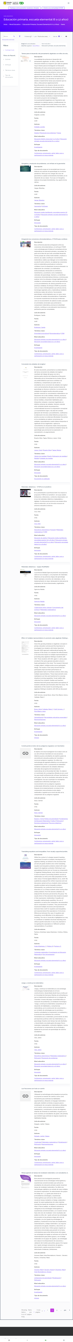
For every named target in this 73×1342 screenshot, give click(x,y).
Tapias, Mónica (56, 450)
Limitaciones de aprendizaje (43, 1278)
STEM (62, 333)
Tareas (59, 133)
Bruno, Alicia (38, 709)
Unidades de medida (46, 458)
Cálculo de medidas (40, 456)
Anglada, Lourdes (39, 127)
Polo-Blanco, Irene (40, 711)
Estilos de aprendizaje (51, 819)
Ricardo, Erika (47, 450)
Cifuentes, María (60, 1269)
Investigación (38, 147)
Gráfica (53, 821)
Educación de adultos (40, 538)
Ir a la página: (38, 1311)
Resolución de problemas (48, 133)
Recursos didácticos (55, 823)
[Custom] (9, 1340)
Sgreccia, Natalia (39, 601)
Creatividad (37, 1142)
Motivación (59, 821)
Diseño (49, 456)
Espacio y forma (39, 819)
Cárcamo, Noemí (49, 1269)
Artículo (36, 737)
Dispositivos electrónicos (42, 530)
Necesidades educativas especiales (55, 717)
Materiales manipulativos (48, 609)
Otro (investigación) (48, 954)
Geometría (37, 206)
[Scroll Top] (63, 1340)
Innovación (37, 223)
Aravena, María (38, 1269)
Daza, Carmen (38, 812)
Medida (36, 458)
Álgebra (36, 133)
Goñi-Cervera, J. (59, 709)
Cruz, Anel (37, 523)
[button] (47, 1310)
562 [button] (65, 1310)
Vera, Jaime (37, 1050)
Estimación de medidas (60, 456)
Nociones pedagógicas (41, 823)
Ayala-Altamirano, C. (40, 946)
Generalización (38, 717)
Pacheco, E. (57, 946)
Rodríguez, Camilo (39, 327)
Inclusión (53, 530)
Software (45, 206)
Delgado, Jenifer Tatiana (41, 1136)
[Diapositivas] (66, 36)
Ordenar (27, 36)
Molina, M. (50, 946)
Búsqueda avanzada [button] (8, 39)
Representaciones (40, 719)
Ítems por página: (29, 1312)
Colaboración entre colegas (42, 607)
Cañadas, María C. (48, 709)
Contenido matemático (41, 952)
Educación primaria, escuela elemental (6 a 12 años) (50, 339)
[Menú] (68, 3)
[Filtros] (20, 36)
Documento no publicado (42, 479)
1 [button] (52, 1310)
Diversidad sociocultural (41, 333)
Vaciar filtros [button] (35, 45)
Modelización (62, 1142)
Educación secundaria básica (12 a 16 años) (47, 341)
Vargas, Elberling (39, 200)
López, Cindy (38, 450)
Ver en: (55, 36)
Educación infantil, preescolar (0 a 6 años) (47, 139)
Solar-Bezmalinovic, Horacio (42, 1272)
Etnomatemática (55, 333)
